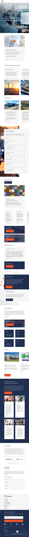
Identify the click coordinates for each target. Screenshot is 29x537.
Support (5, 508)
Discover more (8, 58)
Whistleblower (5, 529)
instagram (10, 524)
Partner (5, 506)
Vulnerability (5, 530)
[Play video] (14, 41)
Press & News (6, 505)
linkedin (4, 524)
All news (6, 375)
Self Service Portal (8, 258)
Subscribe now (7, 520)
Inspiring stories (9, 239)
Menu (26, 1)
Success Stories (7, 502)
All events (7, 137)
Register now (8, 266)
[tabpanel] (11, 81)
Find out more (7, 392)
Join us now (8, 299)
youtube (22, 524)
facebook (16, 524)
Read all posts (7, 182)
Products (5, 500)
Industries (6, 498)
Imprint (5, 528)
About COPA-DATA (7, 503)
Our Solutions (7, 77)
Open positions (9, 324)
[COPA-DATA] (3, 1)
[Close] (24, 532)
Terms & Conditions (6, 527)
